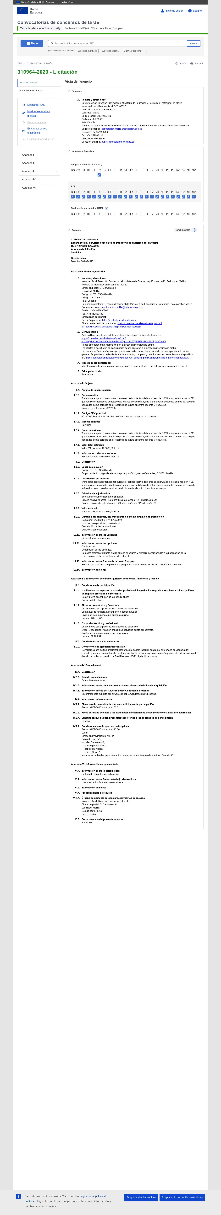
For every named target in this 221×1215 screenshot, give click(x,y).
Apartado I (28, 155)
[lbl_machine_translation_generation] (106, 208)
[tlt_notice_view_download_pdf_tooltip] (73, 196)
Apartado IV (29, 179)
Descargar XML (36, 104)
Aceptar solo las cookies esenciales (182, 1197)
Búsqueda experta (110, 51)
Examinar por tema (132, 51)
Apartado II (28, 163)
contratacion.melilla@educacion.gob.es (122, 129)
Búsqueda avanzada (87, 51)
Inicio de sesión (174, 10)
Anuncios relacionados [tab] (31, 90)
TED (19, 63)
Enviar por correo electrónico (37, 130)
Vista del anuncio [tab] (28, 82)
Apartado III (28, 171)
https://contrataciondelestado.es (118, 141)
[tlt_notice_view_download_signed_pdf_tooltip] (99, 174)
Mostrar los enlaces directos (38, 113)
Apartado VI (29, 187)
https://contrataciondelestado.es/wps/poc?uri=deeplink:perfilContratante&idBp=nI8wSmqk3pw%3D (137, 357)
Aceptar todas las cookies (141, 1197)
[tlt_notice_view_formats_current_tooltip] (194, 230)
